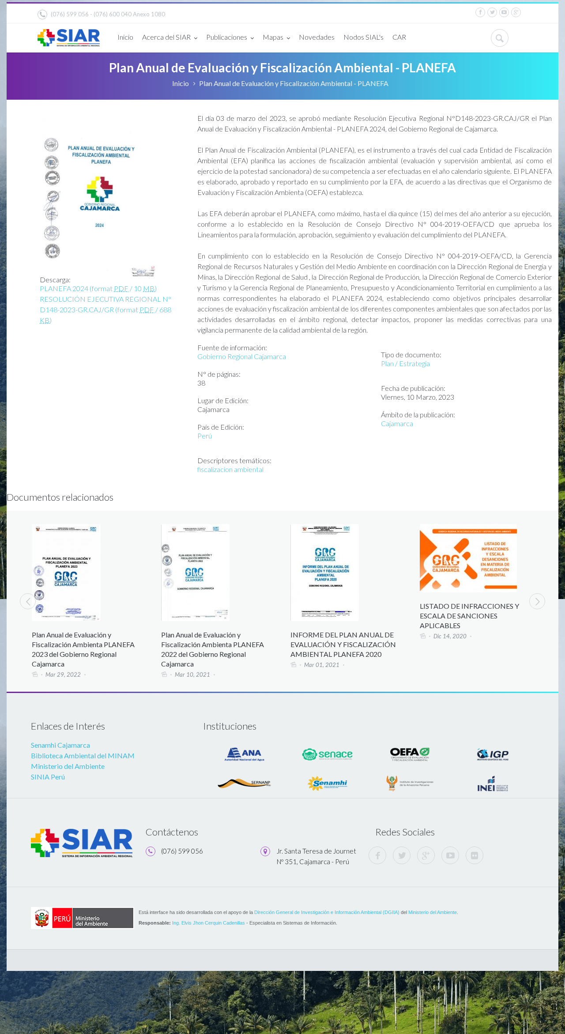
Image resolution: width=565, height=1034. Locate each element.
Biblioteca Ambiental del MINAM (83, 755)
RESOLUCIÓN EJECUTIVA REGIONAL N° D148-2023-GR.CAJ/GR (105, 309)
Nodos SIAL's (363, 37)
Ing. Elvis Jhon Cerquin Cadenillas (208, 922)
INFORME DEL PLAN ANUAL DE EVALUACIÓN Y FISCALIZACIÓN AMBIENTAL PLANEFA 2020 (337, 644)
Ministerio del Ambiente (68, 766)
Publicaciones (226, 37)
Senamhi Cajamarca (60, 745)
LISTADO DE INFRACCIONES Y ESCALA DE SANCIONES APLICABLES (463, 615)
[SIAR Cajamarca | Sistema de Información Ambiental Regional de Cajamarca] (69, 34)
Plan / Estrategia (405, 363)
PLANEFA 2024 (98, 288)
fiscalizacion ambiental (230, 469)
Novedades (317, 37)
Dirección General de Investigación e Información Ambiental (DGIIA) (326, 912)
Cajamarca (397, 423)
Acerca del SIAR (166, 37)
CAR (399, 37)
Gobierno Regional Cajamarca (241, 356)
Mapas (273, 37)
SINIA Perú (48, 776)
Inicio (125, 37)
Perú (204, 435)
